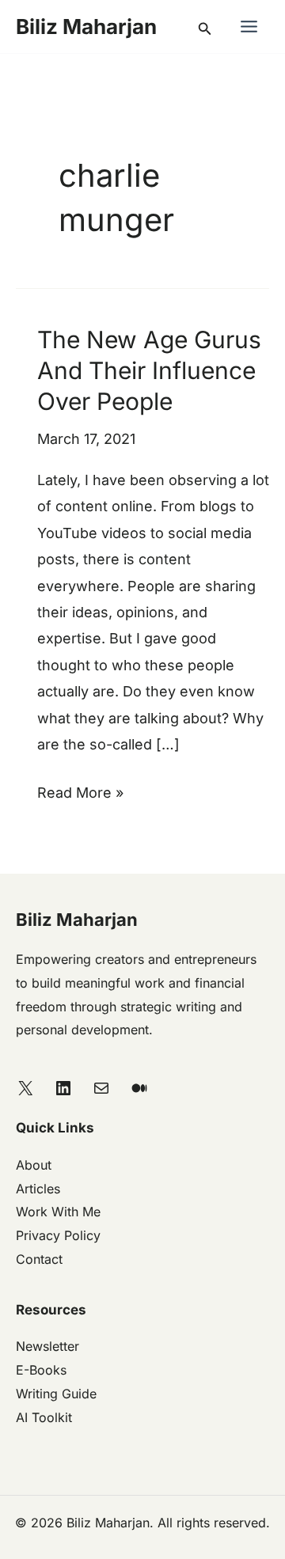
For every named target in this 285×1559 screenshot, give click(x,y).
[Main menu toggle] (248, 26)
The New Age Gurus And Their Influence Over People (149, 370)
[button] (205, 26)
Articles (38, 1189)
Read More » (80, 790)
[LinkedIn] (63, 1088)
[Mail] (101, 1088)
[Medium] (139, 1088)
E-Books (41, 1370)
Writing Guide (56, 1394)
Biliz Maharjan (86, 26)
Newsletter (47, 1346)
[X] (25, 1088)
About (33, 1165)
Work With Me (58, 1212)
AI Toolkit (44, 1417)
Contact (39, 1259)
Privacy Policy (58, 1235)
